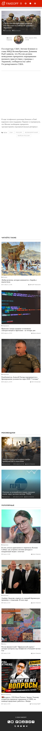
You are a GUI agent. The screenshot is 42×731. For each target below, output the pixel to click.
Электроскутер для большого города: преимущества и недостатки (16, 460)
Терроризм (6, 325)
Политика (8, 30)
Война (4, 644)
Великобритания (31, 132)
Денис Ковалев (30, 464)
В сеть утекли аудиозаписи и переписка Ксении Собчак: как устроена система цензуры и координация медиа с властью (19, 549)
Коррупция (6, 374)
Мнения (27, 3)
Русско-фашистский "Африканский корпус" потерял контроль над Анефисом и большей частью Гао (21, 649)
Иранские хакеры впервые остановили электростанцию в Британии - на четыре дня (18, 330)
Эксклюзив (17, 30)
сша (11, 132)
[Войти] (26, 726)
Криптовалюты (7, 694)
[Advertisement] (21, 94)
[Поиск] (15, 726)
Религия (5, 277)
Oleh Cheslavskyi (36, 382)
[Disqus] (21, 210)
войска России (24, 135)
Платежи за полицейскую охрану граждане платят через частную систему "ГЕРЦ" (18, 493)
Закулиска (5, 545)
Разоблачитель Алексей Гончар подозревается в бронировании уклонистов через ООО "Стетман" (20, 378)
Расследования (36, 3)
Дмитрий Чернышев (35, 284)
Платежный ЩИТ (36, 704)
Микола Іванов (37, 333)
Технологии (7, 464)
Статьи (32, 3)
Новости (22, 3)
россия (19, 132)
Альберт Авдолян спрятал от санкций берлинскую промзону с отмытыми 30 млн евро (20, 599)
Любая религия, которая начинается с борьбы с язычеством (19, 281)
